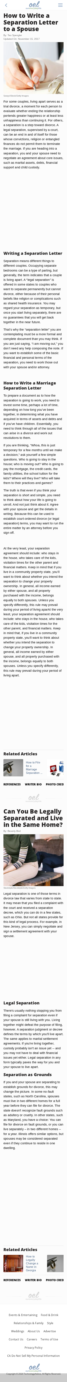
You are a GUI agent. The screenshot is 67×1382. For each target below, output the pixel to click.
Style (50, 1323)
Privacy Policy (34, 1348)
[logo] (33, 5)
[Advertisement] (33, 214)
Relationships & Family (29, 1323)
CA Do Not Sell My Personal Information (33, 1356)
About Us (34, 1331)
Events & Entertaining (23, 1315)
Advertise (49, 1331)
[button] (6, 5)
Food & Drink (49, 1315)
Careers (32, 1339)
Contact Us (16, 1339)
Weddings (17, 1331)
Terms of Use (49, 1339)
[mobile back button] (6, 5)
